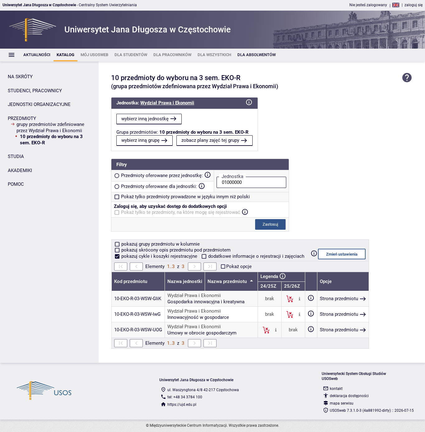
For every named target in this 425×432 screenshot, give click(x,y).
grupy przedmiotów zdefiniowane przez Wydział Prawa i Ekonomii (50, 127)
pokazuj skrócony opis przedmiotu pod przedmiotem (175, 250)
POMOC (16, 184)
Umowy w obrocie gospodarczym (201, 333)
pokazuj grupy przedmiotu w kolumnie (160, 244)
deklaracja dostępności (349, 396)
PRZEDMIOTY (22, 118)
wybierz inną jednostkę (145, 119)
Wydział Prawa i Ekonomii (167, 103)
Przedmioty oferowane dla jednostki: (159, 186)
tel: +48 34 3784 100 (184, 397)
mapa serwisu (341, 403)
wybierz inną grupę (140, 140)
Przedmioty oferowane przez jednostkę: (162, 175)
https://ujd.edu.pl (181, 404)
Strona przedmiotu (339, 298)
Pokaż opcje (239, 266)
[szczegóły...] (299, 298)
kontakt (336, 388)
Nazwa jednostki (184, 281)
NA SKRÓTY (20, 76)
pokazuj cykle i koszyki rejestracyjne (159, 256)
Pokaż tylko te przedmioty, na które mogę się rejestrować (180, 212)
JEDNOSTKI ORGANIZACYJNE (39, 104)
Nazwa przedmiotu (228, 281)
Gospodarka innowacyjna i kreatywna (206, 302)
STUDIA (16, 156)
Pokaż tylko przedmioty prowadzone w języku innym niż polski (185, 196)
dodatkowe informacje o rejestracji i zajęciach (255, 256)
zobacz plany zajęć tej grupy (210, 140)
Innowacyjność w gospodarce (198, 317)
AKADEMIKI (20, 170)
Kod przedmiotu (130, 281)
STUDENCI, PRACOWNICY (35, 91)
